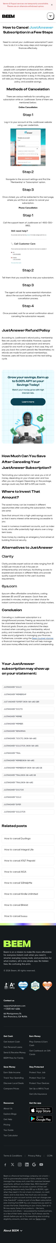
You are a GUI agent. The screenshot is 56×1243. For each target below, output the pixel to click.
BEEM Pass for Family (13, 1058)
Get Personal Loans (13, 1047)
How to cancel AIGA (15, 872)
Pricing (7, 1125)
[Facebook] (5, 1164)
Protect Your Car (37, 1078)
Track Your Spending (14, 1078)
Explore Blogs (10, 1114)
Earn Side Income (12, 1072)
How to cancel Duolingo (17, 839)
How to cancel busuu (15, 916)
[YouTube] (41, 1164)
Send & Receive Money (15, 1053)
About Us (8, 1109)
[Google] (34, 1164)
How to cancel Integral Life (18, 850)
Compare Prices (11, 1089)
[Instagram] (20, 1164)
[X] (12, 1164)
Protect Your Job (37, 1072)
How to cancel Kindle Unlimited (21, 894)
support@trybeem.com (14, 1006)
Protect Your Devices (39, 1083)
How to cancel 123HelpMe (18, 883)
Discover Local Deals (14, 1083)
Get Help (8, 1119)
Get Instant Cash (12, 1042)
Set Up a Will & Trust (39, 1089)
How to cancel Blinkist (16, 905)
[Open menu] (50, 16)
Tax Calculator (11, 1136)
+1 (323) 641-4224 (12, 1009)
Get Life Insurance (38, 1094)
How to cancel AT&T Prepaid (19, 861)
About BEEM (11, 1230)
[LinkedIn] (27, 1164)
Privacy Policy (34, 1156)
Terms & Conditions (13, 1156)
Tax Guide (8, 1130)
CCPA (49, 1156)
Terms (38, 1219)
